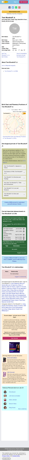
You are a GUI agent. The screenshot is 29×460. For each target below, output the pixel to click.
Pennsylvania (9, 305)
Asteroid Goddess (12, 357)
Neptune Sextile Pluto (8, 302)
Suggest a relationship (20, 276)
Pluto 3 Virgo (10, 290)
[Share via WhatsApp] (16, 8)
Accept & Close (6, 458)
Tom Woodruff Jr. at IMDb (11, 71)
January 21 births (18, 305)
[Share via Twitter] (13, 8)
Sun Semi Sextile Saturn (12, 293)
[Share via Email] (19, 8)
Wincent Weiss (12, 403)
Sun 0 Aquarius (15, 283)
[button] (14, 166)
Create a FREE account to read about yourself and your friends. (14, 203)
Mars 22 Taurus (11, 286)
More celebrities (22, 409)
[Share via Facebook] (10, 8)
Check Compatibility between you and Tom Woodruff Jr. (22, 55)
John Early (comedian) (14, 396)
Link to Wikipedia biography (8, 65)
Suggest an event (21, 252)
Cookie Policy (16, 456)
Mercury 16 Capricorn (12, 285)
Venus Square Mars (10, 297)
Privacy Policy (6, 456)
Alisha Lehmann (13, 399)
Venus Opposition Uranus (13, 298)
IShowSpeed (12, 392)
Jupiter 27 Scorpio (21, 286)
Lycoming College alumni (8, 309)
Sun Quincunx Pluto (11, 291)
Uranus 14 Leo (16, 288)
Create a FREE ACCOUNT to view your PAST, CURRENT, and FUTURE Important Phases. (14, 259)
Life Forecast (11, 372)
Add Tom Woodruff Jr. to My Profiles (6, 55)
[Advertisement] (14, 87)
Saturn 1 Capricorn (7, 288)
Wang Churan (12, 407)
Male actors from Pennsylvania (13, 307)
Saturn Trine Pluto (20, 300)
